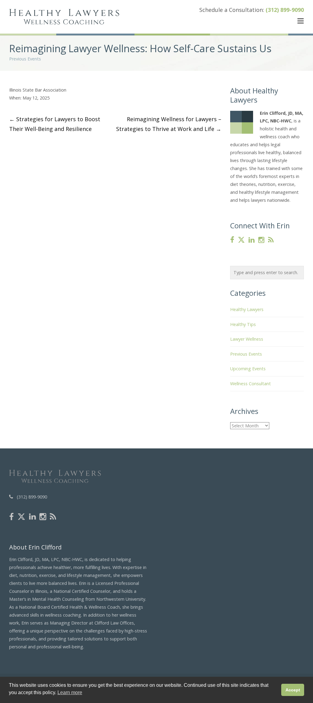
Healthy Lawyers (246, 309)
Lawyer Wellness (246, 339)
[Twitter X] (241, 240)
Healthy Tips (243, 324)
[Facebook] (232, 240)
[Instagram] (261, 240)
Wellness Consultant (250, 383)
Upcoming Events (248, 368)
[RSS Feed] (271, 240)
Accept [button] (292, 689)
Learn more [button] (69, 692)
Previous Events (25, 58)
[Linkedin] (252, 240)
